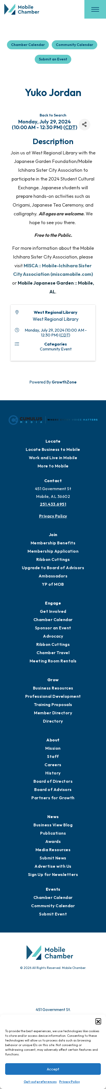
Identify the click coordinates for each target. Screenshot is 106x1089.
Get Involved (53, 611)
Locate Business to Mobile (53, 449)
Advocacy (53, 636)
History (53, 772)
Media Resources (53, 849)
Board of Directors (53, 781)
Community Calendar (74, 44)
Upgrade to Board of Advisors (53, 567)
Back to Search (53, 115)
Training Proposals (53, 704)
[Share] (84, 124)
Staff (53, 756)
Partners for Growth (53, 797)
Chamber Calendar (28, 44)
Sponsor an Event (53, 627)
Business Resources (53, 688)
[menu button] (95, 9)
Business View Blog (53, 824)
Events (53, 889)
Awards (53, 841)
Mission (53, 748)
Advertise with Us (53, 866)
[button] (98, 1021)
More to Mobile (53, 465)
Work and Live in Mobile (53, 457)
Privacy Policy (69, 1082)
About (53, 739)
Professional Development (53, 696)
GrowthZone (64, 382)
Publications (53, 833)
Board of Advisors (53, 789)
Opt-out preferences (40, 1082)
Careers (53, 764)
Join (53, 534)
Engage (53, 603)
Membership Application (53, 551)
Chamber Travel (53, 652)
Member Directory (53, 712)
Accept (53, 1069)
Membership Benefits (53, 542)
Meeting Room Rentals (53, 660)
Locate (53, 441)
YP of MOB (53, 584)
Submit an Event (53, 59)
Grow (53, 679)
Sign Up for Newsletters (53, 874)
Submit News (53, 857)
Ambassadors (53, 575)
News (53, 816)
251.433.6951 (53, 504)
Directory (53, 721)
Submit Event (53, 913)
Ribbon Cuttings (53, 559)
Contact (53, 480)
